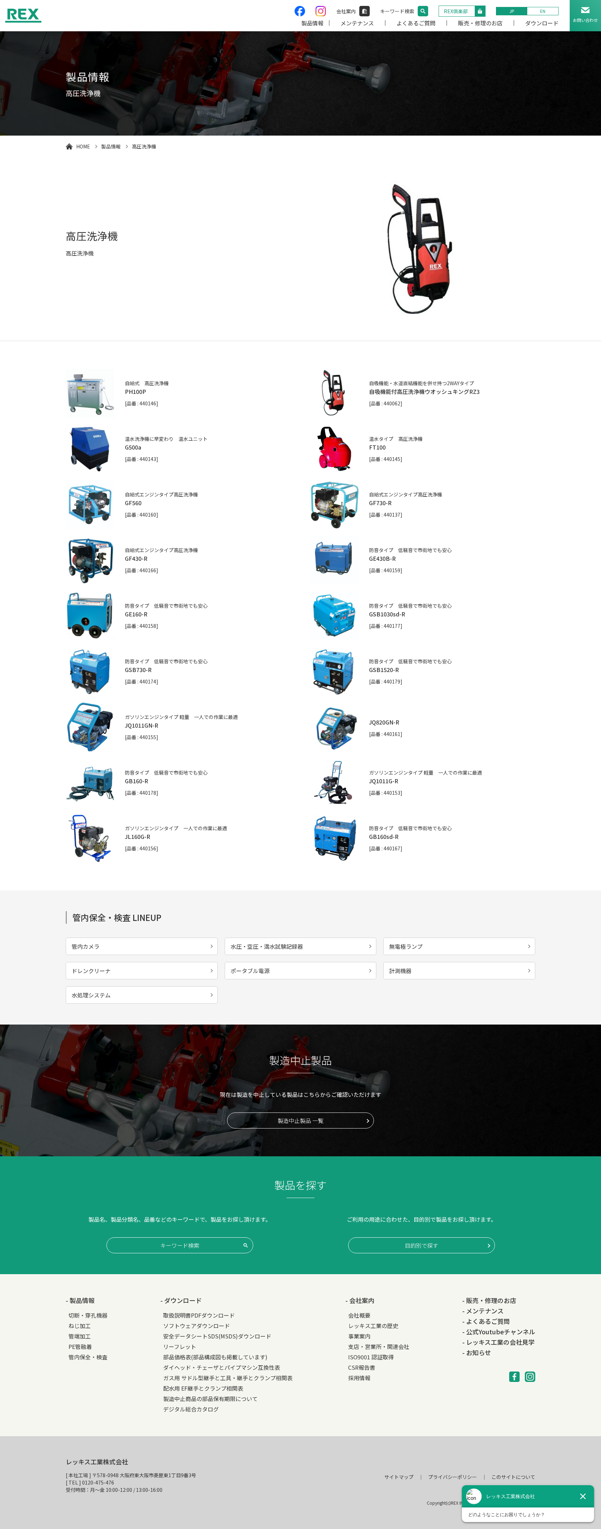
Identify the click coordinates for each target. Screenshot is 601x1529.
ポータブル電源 (250, 970)
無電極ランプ (406, 946)
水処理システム (91, 995)
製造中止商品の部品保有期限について (210, 1398)
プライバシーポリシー (452, 1476)
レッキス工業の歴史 (373, 1325)
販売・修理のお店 (480, 23)
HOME (83, 146)
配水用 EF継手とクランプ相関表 (203, 1388)
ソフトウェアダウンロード (196, 1325)
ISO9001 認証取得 (371, 1357)
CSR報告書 (361, 1367)
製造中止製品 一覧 (300, 1120)
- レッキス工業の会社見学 (498, 1341)
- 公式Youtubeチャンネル (498, 1331)
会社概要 (359, 1315)
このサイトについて (513, 1476)
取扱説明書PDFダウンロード (199, 1315)
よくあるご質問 (415, 23)
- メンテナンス (483, 1310)
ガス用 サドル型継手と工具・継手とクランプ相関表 (228, 1378)
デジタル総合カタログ (191, 1409)
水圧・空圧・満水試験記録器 (267, 946)
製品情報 (312, 23)
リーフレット (179, 1346)
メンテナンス (357, 23)
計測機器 (400, 970)
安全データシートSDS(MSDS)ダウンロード (217, 1336)
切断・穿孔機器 (88, 1315)
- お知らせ (476, 1352)
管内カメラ (85, 946)
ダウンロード (542, 23)
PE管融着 (80, 1346)
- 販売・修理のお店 (489, 1300)
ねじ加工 (80, 1325)
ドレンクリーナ (91, 970)
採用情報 (359, 1378)
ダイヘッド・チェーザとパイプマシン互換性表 (221, 1367)
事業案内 (359, 1336)
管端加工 (80, 1336)
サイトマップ (399, 1476)
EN (542, 11)
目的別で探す (421, 1245)
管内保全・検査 (88, 1357)
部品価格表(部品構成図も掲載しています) (215, 1357)
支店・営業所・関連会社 (378, 1346)
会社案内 (346, 11)
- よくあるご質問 (486, 1321)
